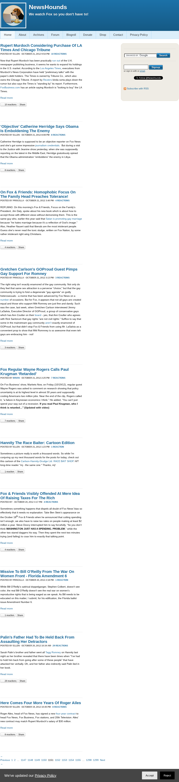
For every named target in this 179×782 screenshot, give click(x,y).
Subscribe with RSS (138, 88)
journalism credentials (47, 145)
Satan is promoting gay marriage (64, 218)
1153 (64, 760)
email (142, 71)
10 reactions (59, 54)
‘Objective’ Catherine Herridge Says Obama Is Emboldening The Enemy (39, 128)
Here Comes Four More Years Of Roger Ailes (40, 703)
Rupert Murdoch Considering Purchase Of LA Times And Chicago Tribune (41, 47)
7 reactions (58, 378)
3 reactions (62, 277)
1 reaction (57, 447)
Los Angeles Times (50, 68)
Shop (102, 34)
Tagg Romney (53, 652)
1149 (37, 760)
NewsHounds (48, 6)
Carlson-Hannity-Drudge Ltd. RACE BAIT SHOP (47, 461)
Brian (16, 378)
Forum (55, 34)
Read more (6, 97)
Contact (118, 34)
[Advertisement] (41, 113)
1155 (78, 760)
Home (8, 34)
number (4, 299)
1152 (57, 760)
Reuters (47, 79)
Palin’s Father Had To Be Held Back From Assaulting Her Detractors (37, 639)
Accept (150, 775)
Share (22, 104)
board (38, 315)
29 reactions (60, 645)
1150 (44, 760)
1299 (96, 760)
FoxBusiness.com (10, 87)
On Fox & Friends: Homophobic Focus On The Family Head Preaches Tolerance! (38, 194)
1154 (71, 760)
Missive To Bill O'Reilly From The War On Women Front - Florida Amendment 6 (37, 573)
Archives (38, 34)
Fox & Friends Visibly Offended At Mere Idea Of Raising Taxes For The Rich (40, 495)
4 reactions (62, 200)
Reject (167, 775)
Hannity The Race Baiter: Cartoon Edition (37, 443)
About (22, 34)
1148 (30, 760)
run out (56, 60)
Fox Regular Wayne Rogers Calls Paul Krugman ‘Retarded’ (34, 371)
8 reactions (58, 135)
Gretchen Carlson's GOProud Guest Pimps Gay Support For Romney (38, 271)
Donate (87, 34)
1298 (89, 760)
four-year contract (66, 713)
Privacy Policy (139, 34)
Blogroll (71, 34)
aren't (48, 322)
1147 (23, 760)
